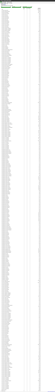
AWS (48, 391)
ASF (49, 391)
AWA (51, 391)
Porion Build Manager (6, 0)
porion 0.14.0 (53, 391)
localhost (5, 4)
